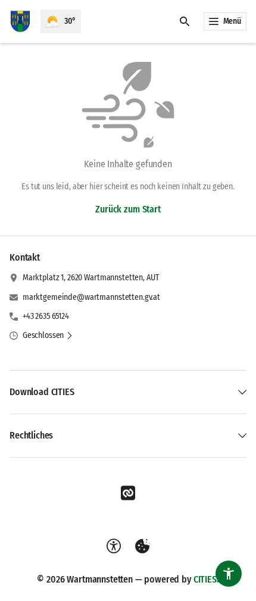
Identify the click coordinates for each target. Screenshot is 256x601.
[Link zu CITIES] (128, 493)
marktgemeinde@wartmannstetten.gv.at (91, 297)
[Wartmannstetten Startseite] (20, 21)
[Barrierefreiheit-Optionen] (114, 546)
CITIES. (206, 579)
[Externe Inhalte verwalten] (142, 546)
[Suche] (184, 21)
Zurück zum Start (127, 209)
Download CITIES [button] (42, 391)
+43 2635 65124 (46, 316)
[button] (48, 336)
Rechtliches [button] (31, 435)
